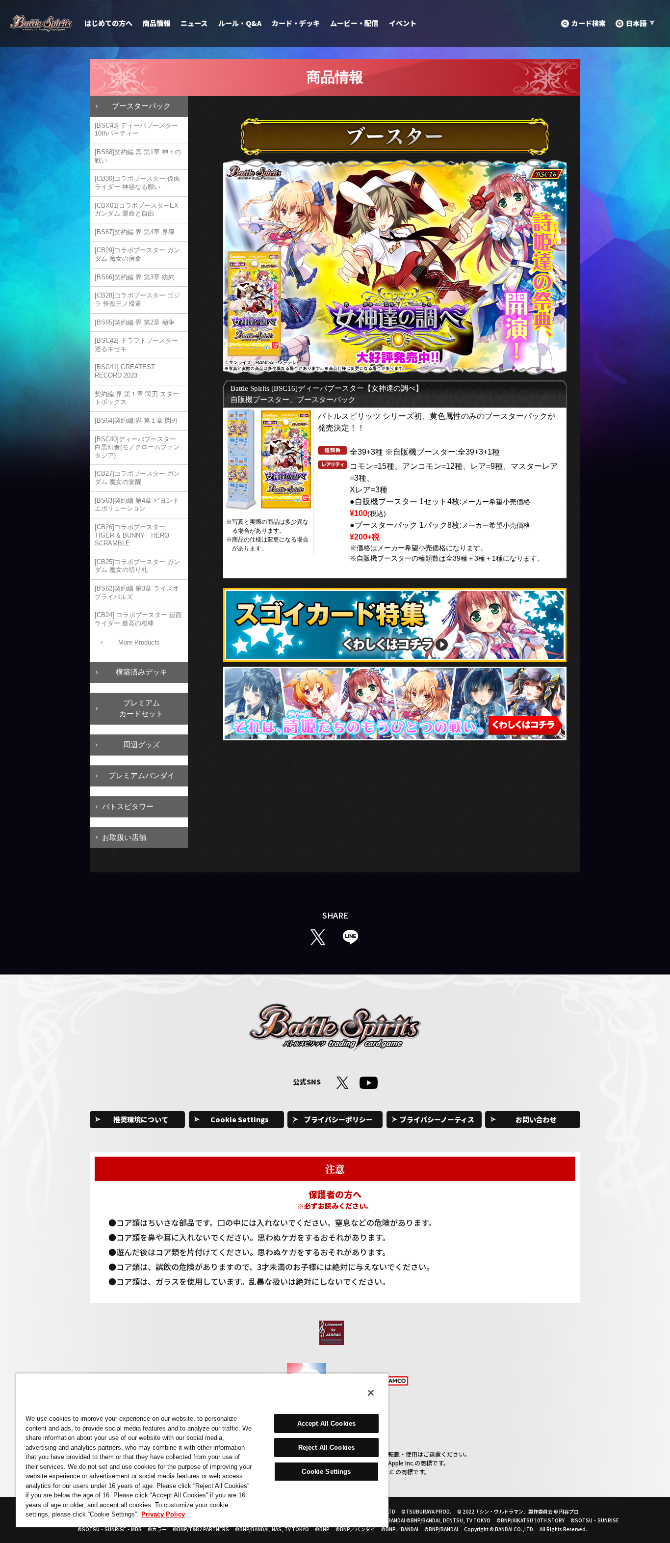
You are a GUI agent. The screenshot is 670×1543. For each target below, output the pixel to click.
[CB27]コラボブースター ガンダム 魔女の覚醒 (137, 478)
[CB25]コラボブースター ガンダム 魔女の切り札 (137, 566)
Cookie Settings (239, 1119)
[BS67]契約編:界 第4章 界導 (135, 232)
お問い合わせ (536, 1119)
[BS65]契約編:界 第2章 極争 (135, 322)
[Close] (371, 1393)
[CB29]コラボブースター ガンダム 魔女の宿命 (137, 254)
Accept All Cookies (326, 1423)
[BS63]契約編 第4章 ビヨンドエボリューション (137, 505)
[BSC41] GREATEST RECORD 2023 (125, 371)
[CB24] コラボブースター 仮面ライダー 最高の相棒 (138, 619)
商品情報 (156, 23)
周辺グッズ (141, 744)
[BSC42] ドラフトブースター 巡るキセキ (136, 344)
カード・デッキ (296, 23)
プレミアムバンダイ (141, 775)
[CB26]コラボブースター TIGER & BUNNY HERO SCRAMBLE (132, 535)
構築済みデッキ (141, 672)
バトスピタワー (128, 806)
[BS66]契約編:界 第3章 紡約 (135, 277)
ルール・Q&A (239, 23)
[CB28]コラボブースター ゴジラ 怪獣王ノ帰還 (137, 299)
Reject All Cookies (326, 1447)
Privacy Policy (163, 1514)
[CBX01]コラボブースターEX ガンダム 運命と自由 (137, 209)
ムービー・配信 (354, 23)
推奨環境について (140, 1119)
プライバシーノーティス (437, 1119)
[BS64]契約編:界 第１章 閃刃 (136, 420)
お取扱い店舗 (124, 837)
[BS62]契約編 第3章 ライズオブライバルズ (137, 592)
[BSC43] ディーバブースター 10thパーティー (136, 129)
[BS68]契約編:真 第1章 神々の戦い (138, 156)
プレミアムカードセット (141, 708)
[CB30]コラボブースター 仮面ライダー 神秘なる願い (137, 182)
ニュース (193, 23)
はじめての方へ (108, 23)
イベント (402, 23)
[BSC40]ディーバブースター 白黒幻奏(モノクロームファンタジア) (137, 447)
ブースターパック (141, 106)
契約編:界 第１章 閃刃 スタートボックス (137, 398)
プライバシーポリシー (338, 1119)
